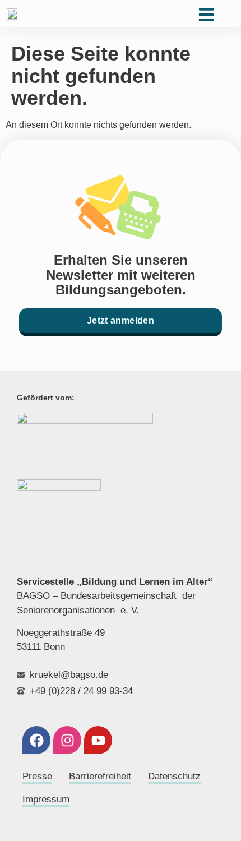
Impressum (45, 799)
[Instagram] (67, 740)
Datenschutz (174, 776)
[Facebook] (36, 740)
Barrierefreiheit (100, 776)
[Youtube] (98, 740)
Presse (37, 776)
